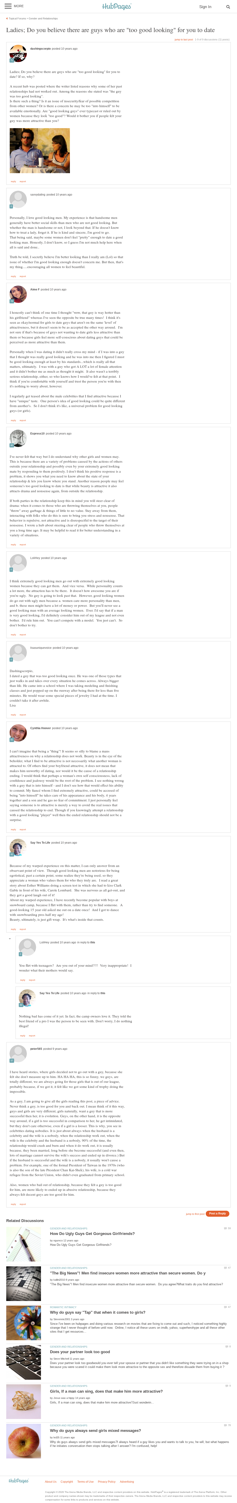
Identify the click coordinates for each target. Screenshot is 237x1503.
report (23, 181)
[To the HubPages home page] (19, 1481)
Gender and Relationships (68, 1228)
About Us (50, 1481)
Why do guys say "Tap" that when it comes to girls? (97, 1312)
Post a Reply (217, 1213)
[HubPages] (117, 7)
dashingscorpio (40, 48)
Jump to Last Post (184, 39)
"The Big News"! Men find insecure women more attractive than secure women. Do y (128, 1273)
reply (13, 181)
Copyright (67, 1481)
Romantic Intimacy (63, 1307)
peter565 (36, 1048)
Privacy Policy (106, 1481)
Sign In (205, 7)
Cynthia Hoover (40, 728)
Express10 (37, 433)
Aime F (35, 289)
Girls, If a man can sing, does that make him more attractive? (106, 1391)
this (92, 942)
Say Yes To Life (40, 842)
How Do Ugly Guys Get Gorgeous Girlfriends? (92, 1233)
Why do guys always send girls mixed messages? (95, 1430)
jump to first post (195, 1214)
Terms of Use (85, 1481)
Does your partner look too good (80, 1352)
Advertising (127, 1481)
